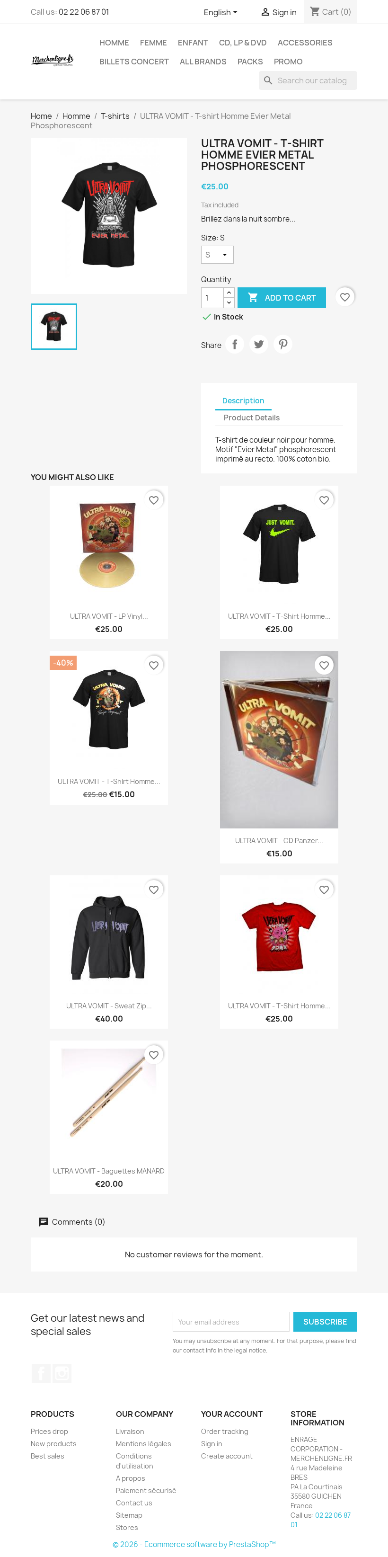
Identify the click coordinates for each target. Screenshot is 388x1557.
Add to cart (281, 297)
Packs (250, 61)
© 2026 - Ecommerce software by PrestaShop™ (194, 1544)
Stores (127, 1527)
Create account (227, 1455)
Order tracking (224, 1431)
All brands (203, 61)
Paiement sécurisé (146, 1490)
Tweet (258, 344)
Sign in (211, 1443)
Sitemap (129, 1515)
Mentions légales (143, 1443)
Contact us (134, 1502)
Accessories (305, 42)
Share (234, 344)
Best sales (47, 1455)
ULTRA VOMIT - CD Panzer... (279, 840)
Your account (232, 1414)
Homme (114, 42)
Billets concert (134, 61)
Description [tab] (243, 401)
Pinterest (282, 344)
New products (54, 1443)
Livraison (130, 1431)
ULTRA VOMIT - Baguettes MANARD (109, 1170)
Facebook (41, 1373)
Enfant (193, 42)
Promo (288, 61)
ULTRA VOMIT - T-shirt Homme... (279, 616)
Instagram (62, 1373)
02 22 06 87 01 (84, 12)
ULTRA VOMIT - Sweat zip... (109, 1005)
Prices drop (49, 1431)
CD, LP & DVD (243, 42)
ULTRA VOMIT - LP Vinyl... (109, 616)
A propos (130, 1478)
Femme (153, 42)
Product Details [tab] (252, 418)
